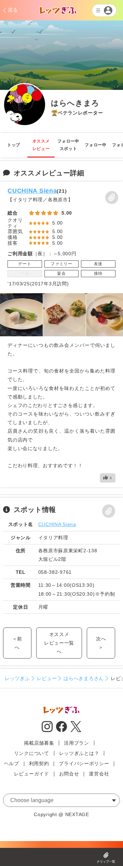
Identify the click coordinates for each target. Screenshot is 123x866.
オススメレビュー (41, 145)
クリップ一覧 (106, 861)
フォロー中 (96, 145)
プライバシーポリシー (84, 763)
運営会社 (99, 773)
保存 (111, 197)
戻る (13, 10)
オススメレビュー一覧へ (59, 643)
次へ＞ (101, 643)
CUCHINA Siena (32, 190)
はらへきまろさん (84, 678)
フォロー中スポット (68, 145)
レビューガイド (31, 773)
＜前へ (17, 643)
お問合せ (69, 773)
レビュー (47, 678)
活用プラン (76, 743)
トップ (13, 145)
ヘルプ (11, 763)
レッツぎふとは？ (79, 753)
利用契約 (39, 763)
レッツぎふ (17, 678)
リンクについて (31, 753)
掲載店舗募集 (39, 743)
